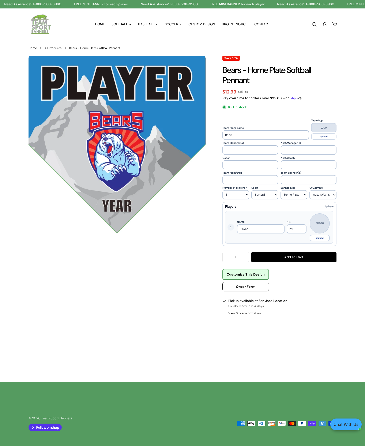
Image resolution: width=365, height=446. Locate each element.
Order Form (245, 286)
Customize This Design (246, 274)
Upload (324, 136)
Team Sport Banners (56, 418)
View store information (244, 313)
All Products (53, 48)
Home (33, 48)
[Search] (314, 24)
